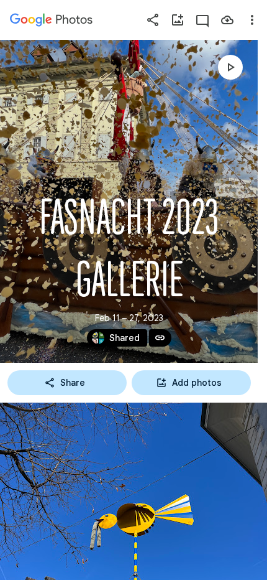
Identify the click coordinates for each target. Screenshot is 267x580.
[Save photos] (227, 19)
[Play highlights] (230, 67)
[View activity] (202, 19)
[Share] (152, 19)
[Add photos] (177, 19)
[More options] (252, 19)
